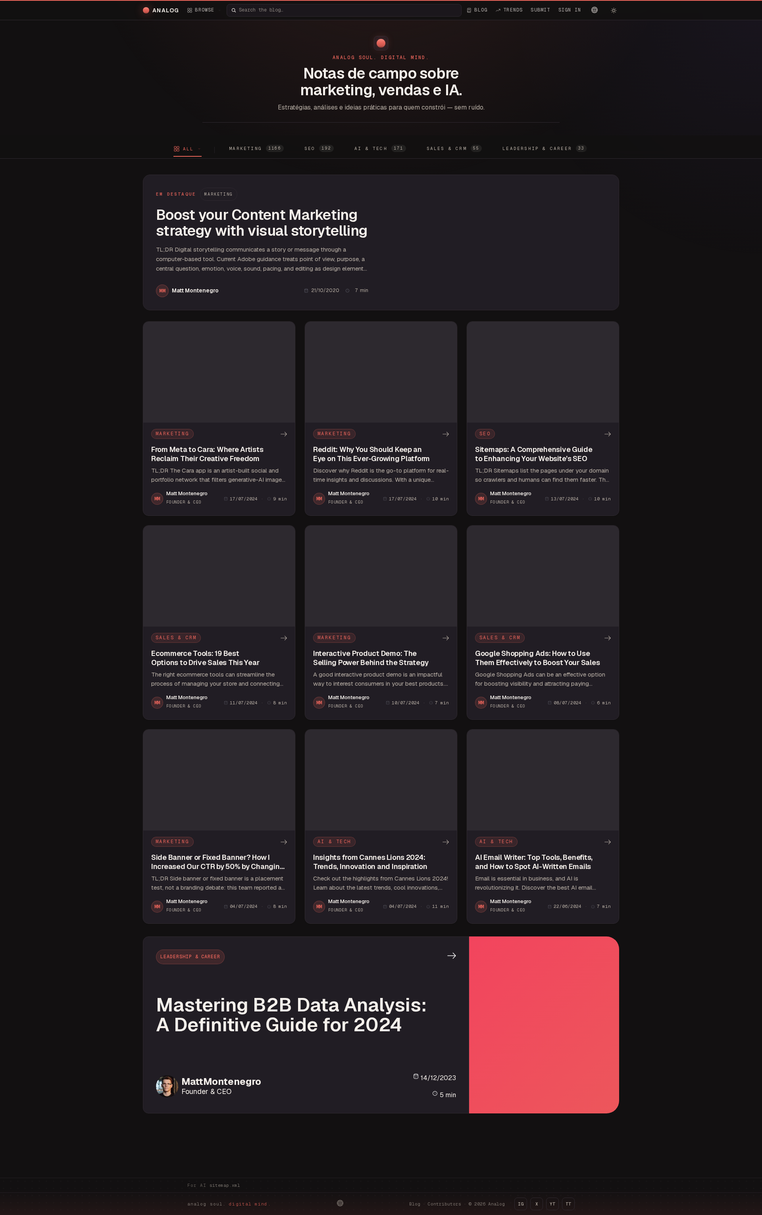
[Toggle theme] (613, 10)
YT (552, 1204)
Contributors (444, 1204)
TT (568, 1204)
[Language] (594, 9)
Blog (414, 1204)
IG (520, 1204)
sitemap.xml (225, 1185)
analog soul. (229, 1204)
